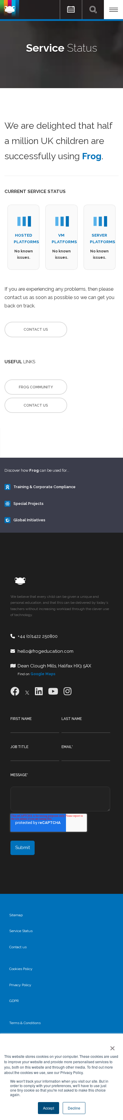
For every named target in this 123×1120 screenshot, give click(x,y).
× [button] (111, 1046)
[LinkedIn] (39, 691)
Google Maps (43, 674)
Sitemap (16, 915)
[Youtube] (53, 691)
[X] (27, 691)
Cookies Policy (21, 969)
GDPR (14, 1001)
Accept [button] (48, 1107)
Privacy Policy (20, 985)
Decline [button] (74, 1107)
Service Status (21, 931)
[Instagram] (67, 691)
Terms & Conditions (25, 1023)
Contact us (18, 947)
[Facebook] (14, 691)
